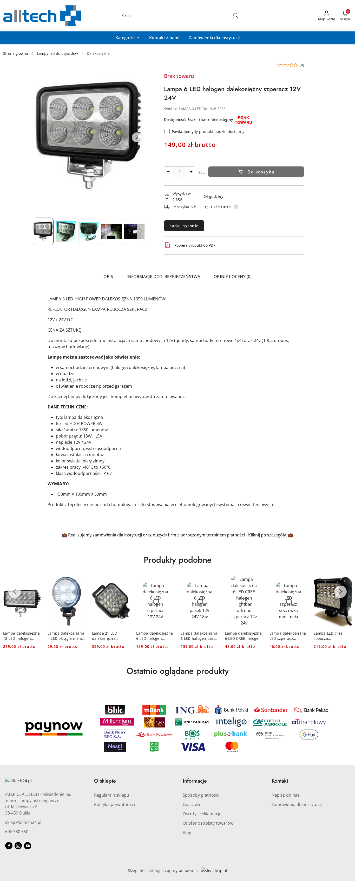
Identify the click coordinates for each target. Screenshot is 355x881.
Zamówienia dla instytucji (297, 804)
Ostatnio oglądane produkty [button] (178, 671)
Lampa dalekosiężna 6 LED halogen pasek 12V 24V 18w (199, 636)
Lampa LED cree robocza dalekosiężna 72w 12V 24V (329, 636)
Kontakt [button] (280, 781)
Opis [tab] (108, 276)
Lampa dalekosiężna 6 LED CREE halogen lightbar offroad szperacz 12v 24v (243, 636)
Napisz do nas (286, 795)
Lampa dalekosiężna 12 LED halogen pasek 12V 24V (21, 636)
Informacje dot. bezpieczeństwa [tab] (163, 276)
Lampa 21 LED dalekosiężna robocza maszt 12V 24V (109, 636)
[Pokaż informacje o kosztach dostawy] (236, 207)
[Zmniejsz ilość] (168, 172)
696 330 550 (16, 832)
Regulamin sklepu (111, 795)
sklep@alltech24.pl (23, 822)
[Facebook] (8, 845)
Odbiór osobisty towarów (208, 823)
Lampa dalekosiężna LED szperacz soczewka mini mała (287, 636)
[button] (127, 37)
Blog (187, 832)
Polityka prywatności (114, 804)
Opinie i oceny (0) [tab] (233, 276)
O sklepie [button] (105, 781)
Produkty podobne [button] (178, 560)
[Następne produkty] (340, 591)
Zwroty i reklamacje (202, 814)
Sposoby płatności (201, 795)
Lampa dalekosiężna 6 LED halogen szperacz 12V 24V (154, 636)
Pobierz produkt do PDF (194, 245)
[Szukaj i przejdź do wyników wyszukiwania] (235, 16)
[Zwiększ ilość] (191, 172)
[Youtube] (27, 845)
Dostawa (191, 804)
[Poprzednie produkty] (14, 591)
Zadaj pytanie (184, 225)
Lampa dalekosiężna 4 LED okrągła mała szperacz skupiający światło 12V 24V (66, 636)
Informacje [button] (195, 781)
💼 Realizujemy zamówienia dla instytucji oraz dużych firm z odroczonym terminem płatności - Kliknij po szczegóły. (175, 535)
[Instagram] (18, 845)
